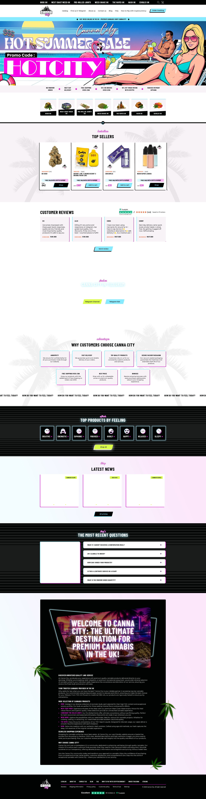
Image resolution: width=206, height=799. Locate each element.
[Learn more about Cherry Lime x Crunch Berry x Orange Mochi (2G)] (86, 166)
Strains (145, 781)
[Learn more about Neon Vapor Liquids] (150, 166)
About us (73, 781)
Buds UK (44, 2)
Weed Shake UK (102, 2)
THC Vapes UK (118, 2)
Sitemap (127, 787)
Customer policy (104, 787)
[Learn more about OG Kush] (54, 166)
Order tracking (134, 781)
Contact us (83, 781)
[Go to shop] (103, 53)
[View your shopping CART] (163, 2)
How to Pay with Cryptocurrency (113, 781)
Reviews (63, 787)
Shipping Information (76, 787)
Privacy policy (91, 787)
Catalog (64, 781)
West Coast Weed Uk (60, 2)
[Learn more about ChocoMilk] (118, 166)
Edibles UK (144, 2)
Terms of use (117, 787)
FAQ (97, 781)
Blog (91, 781)
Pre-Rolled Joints (82, 2)
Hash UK (132, 2)
